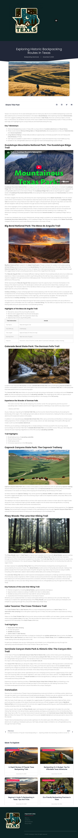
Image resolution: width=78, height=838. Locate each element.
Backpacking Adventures (31, 57)
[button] (56, 20)
